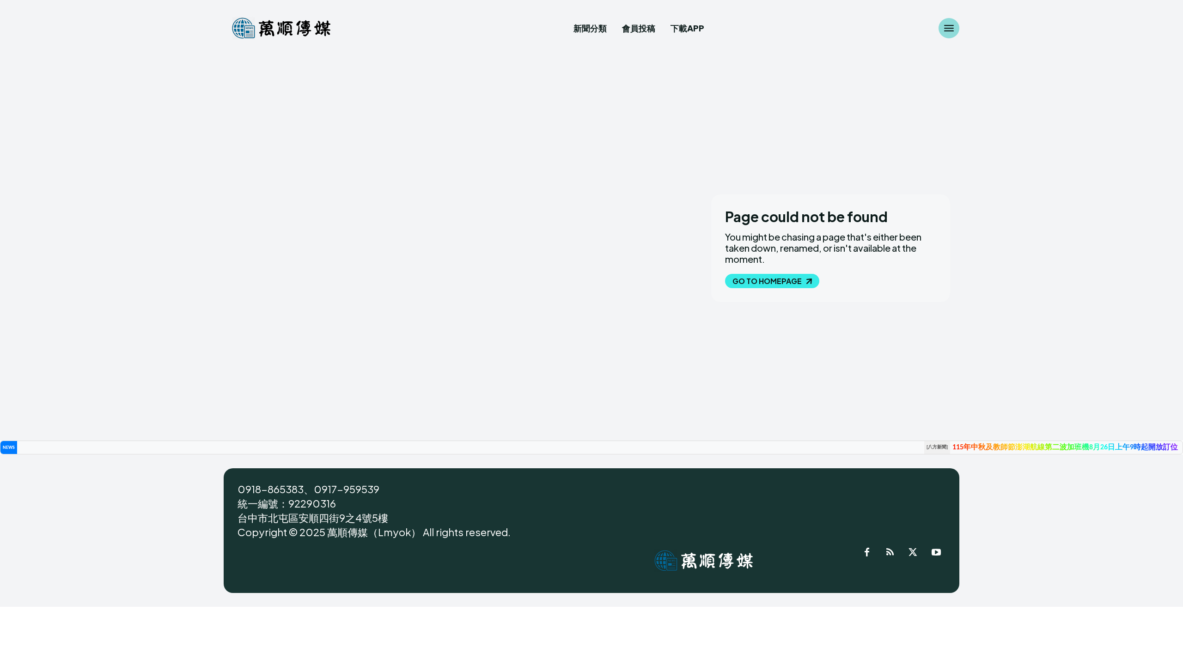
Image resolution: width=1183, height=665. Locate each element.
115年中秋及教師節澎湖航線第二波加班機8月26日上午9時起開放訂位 (1065, 447)
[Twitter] (913, 553)
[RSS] (890, 553)
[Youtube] (936, 553)
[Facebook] (867, 553)
